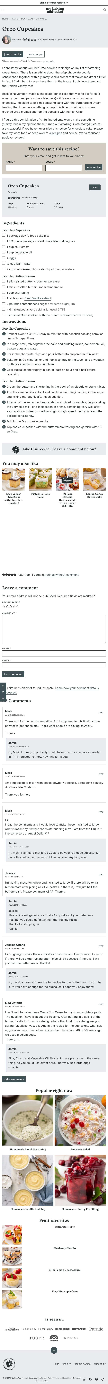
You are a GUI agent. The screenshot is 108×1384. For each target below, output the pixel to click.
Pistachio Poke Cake (40, 495)
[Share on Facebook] (3, 686)
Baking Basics (83, 1364)
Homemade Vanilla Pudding (28, 1209)
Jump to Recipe (13, 54)
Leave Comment (13, 674)
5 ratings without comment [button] (61, 574)
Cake (30, 19)
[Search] (105, 10)
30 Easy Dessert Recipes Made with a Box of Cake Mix (67, 499)
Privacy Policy (47, 1378)
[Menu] (3, 10)
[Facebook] (90, 1379)
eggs (12, 258)
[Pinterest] (96, 1379)
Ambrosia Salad (80, 1149)
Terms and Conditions (62, 1378)
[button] (23, 39)
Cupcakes (41, 19)
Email (50, 162)
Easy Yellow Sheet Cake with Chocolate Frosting (13, 498)
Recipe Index (18, 19)
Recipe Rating (11, 602)
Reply (101, 712)
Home (5, 19)
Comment (9, 613)
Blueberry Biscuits (64, 1248)
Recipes (66, 1364)
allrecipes (55, 133)
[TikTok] (103, 1379)
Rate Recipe (35, 54)
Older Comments (14, 1079)
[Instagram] (84, 1379)
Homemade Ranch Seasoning (28, 1149)
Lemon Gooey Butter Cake (94, 495)
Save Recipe (94, 167)
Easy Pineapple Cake (65, 1291)
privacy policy (49, 61)
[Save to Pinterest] (3, 692)
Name (10, 162)
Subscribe (100, 1364)
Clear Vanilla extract (37, 298)
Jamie (18, 39)
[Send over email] (3, 698)
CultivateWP (43, 1381)
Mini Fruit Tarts (65, 1226)
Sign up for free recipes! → (54, 2)
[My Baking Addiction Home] (55, 9)
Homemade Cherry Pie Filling (80, 1209)
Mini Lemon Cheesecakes (65, 1269)
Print (95, 187)
